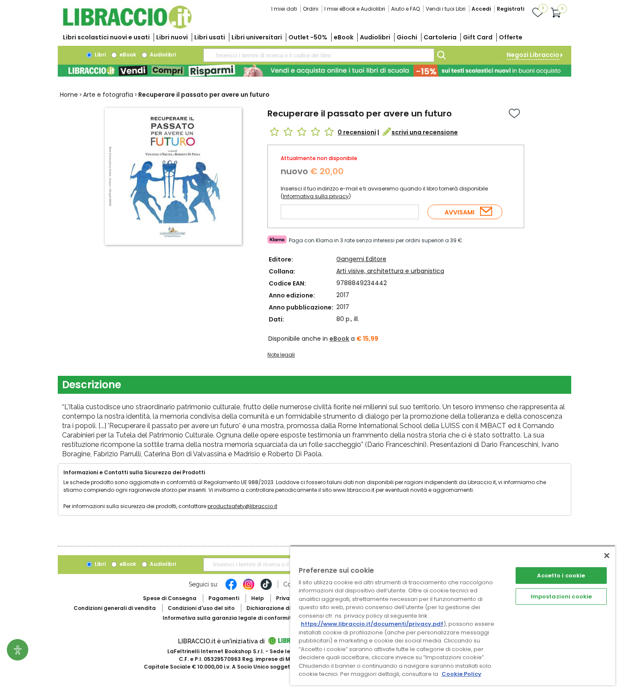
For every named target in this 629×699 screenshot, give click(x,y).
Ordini (310, 8)
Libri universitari (256, 37)
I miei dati (284, 8)
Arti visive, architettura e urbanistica (390, 271)
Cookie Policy (461, 674)
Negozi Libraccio (533, 55)
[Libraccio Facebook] (231, 589)
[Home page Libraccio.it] (127, 26)
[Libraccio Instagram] (249, 589)
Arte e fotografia (108, 94)
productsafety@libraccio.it (242, 506)
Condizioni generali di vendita (115, 608)
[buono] (314, 71)
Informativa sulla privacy (316, 196)
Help (257, 598)
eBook (343, 37)
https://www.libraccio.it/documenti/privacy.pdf (372, 624)
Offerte (510, 37)
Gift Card (478, 37)
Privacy (286, 598)
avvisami (460, 212)
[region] (452, 615)
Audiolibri (375, 37)
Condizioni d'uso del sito (201, 608)
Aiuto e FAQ (405, 8)
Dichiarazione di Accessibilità (287, 608)
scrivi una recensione (425, 132)
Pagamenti (223, 598)
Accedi (481, 8)
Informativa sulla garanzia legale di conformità (229, 618)
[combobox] (318, 55)
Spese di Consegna (169, 598)
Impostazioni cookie (561, 596)
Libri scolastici (106, 37)
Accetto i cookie (561, 575)
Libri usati (209, 37)
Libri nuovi (172, 37)
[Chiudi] (606, 555)
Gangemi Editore (361, 259)
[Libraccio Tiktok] (266, 589)
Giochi (407, 37)
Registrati (510, 8)
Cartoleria (440, 37)
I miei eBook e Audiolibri (354, 8)
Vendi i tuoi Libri (446, 8)
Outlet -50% (307, 37)
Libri (99, 54)
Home (69, 94)
